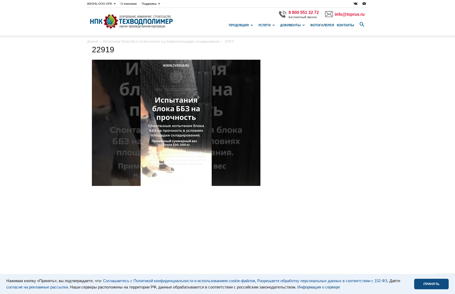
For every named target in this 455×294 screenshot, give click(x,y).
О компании (129, 3)
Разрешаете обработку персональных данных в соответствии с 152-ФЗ (322, 281)
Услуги (264, 25)
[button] (361, 24)
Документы (290, 25)
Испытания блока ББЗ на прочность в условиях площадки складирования (161, 41)
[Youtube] (364, 3)
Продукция (239, 25)
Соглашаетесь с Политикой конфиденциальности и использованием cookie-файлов (179, 281)
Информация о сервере (318, 287)
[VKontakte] (355, 3)
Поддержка (149, 3)
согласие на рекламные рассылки (37, 287)
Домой (92, 41)
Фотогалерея (322, 25)
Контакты (345, 25)
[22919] (176, 185)
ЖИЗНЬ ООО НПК (99, 3)
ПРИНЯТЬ (431, 284)
